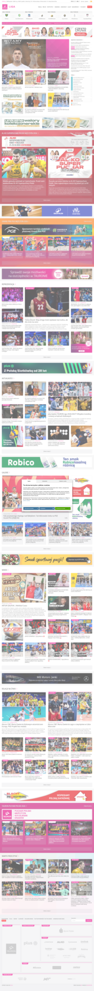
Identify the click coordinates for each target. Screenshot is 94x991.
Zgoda (29, 481)
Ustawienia (44, 481)
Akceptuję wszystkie (60, 508)
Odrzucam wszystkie (29, 508)
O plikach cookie (62, 481)
